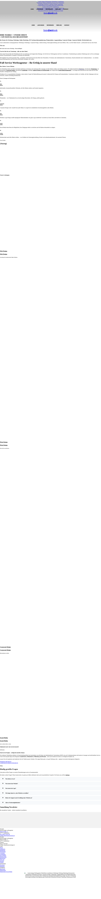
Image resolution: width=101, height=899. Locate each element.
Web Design (3, 251)
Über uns (59, 25)
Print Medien (1, 94)
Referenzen (50, 25)
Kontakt (66, 25)
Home (33, 25)
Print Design (4, 442)
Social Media (4, 738)
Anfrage (67, 775)
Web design (1, 84)
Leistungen (40, 25)
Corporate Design (5, 647)
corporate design (2, 104)
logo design (1, 114)
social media (1, 124)
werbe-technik (1, 134)
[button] (50, 779)
